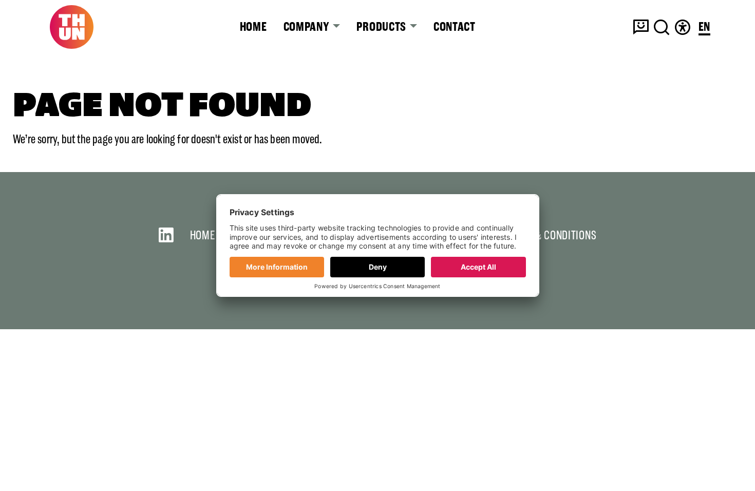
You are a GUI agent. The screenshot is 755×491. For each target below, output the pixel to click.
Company (308, 26)
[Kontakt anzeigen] (641, 27)
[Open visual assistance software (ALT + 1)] (682, 27)
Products (382, 26)
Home (253, 26)
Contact (454, 26)
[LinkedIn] (166, 235)
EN (704, 27)
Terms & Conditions (550, 235)
